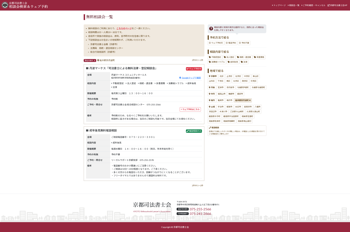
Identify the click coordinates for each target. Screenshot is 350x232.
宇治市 (221, 107)
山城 (213, 107)
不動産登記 (216, 57)
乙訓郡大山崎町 (237, 112)
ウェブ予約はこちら (191, 109)
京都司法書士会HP (338, 5)
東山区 (256, 76)
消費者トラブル (218, 62)
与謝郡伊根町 (243, 87)
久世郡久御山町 (253, 112)
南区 (228, 81)
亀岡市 (221, 100)
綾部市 (240, 94)
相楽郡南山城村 (244, 121)
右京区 (236, 81)
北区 (222, 76)
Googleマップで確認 (191, 78)
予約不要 (245, 43)
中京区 (247, 76)
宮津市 (221, 87)
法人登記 (230, 57)
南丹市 (229, 100)
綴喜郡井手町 (214, 116)
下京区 (220, 81)
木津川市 (223, 112)
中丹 (213, 94)
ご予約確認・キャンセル (314, 5)
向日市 (238, 107)
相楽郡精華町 (229, 121)
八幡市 (257, 107)
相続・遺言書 (245, 57)
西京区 (245, 81)
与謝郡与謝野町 (258, 87)
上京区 (229, 76)
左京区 (238, 76)
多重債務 (260, 57)
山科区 (212, 81)
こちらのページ (124, 28)
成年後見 (234, 62)
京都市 (214, 76)
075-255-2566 (200, 209)
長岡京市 (248, 107)
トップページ (279, 5)
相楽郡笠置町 (247, 116)
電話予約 (232, 43)
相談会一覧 (294, 5)
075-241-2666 (200, 213)
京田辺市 (213, 112)
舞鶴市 (231, 94)
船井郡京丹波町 (242, 100)
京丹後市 (230, 87)
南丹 (213, 100)
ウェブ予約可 (217, 43)
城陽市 (229, 107)
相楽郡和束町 (214, 121)
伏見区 (253, 81)
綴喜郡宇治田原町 (231, 116)
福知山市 (221, 94)
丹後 (213, 87)
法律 (245, 62)
